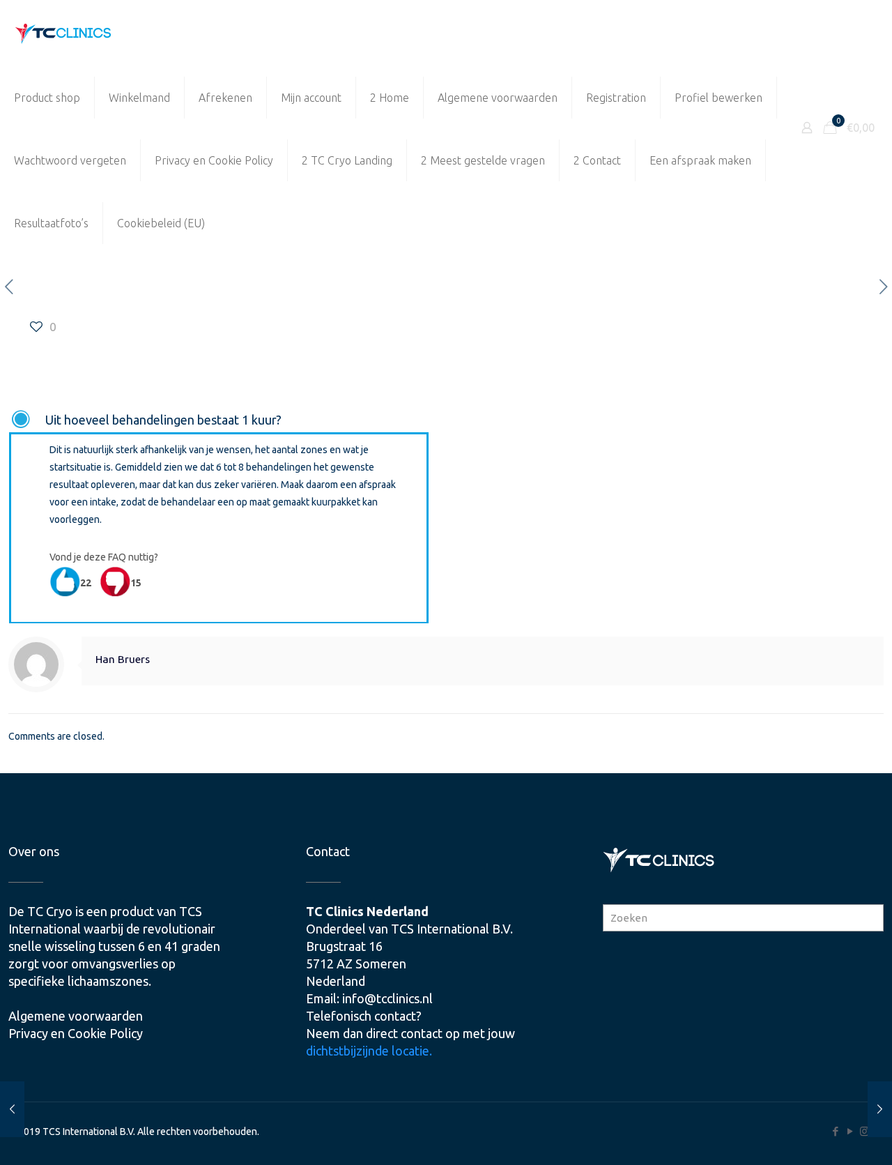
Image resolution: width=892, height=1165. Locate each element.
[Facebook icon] (835, 1131)
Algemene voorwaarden (498, 97)
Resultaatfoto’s (51, 223)
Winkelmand (139, 97)
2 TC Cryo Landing (347, 160)
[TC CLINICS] (63, 33)
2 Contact (597, 160)
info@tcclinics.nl (387, 998)
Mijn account (311, 97)
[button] (219, 420)
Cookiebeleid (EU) (161, 223)
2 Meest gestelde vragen (483, 160)
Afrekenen (225, 97)
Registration (616, 97)
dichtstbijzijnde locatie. (369, 1051)
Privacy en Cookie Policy (214, 160)
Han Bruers (122, 659)
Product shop (47, 97)
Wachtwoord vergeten (70, 160)
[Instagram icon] (864, 1131)
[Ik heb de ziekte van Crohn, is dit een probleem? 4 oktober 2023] (880, 1109)
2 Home (389, 97)
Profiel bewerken (718, 97)
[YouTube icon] (850, 1131)
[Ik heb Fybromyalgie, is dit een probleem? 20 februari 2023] (12, 1109)
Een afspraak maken (700, 160)
